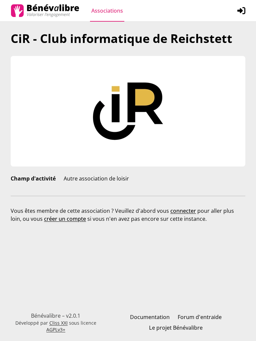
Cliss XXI (58, 323)
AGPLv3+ (55, 329)
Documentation (150, 317)
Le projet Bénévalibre (176, 327)
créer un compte (65, 218)
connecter (183, 210)
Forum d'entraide (200, 317)
